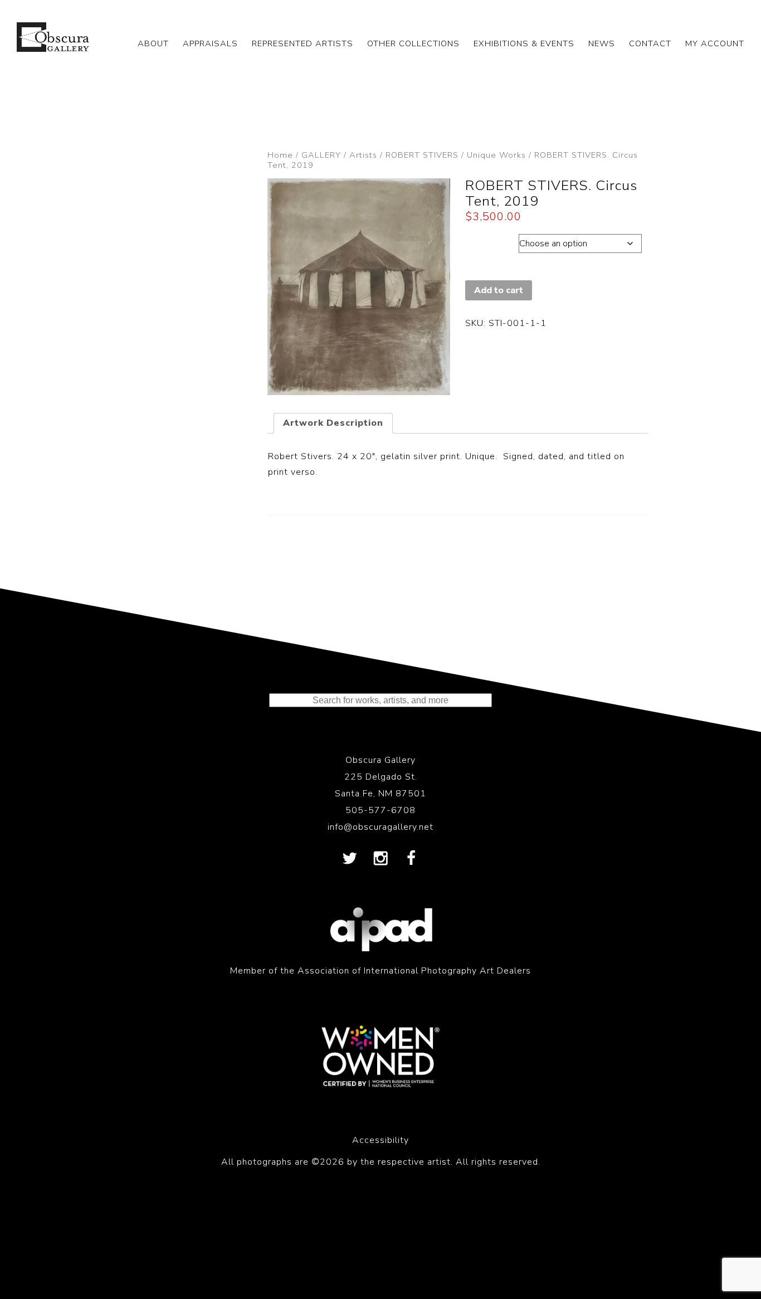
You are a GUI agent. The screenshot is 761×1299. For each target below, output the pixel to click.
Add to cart (498, 290)
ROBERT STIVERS (422, 154)
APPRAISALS (210, 43)
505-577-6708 (380, 810)
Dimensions (491, 240)
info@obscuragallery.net (380, 827)
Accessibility (380, 1140)
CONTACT (650, 43)
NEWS (601, 43)
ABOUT (153, 43)
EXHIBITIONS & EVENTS (524, 43)
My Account (714, 43)
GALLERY (321, 154)
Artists (363, 154)
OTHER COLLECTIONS (413, 43)
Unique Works (496, 154)
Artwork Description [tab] (333, 423)
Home (280, 154)
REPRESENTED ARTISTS (302, 43)
